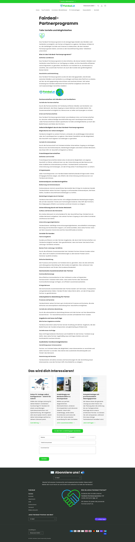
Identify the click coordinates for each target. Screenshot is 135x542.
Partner (30, 493)
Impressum (31, 499)
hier (94, 498)
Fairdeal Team (36, 538)
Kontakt (30, 496)
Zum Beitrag (34, 423)
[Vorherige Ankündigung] (29, 1)
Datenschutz (32, 504)
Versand (31, 507)
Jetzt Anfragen (88, 423)
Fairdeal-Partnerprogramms (91, 496)
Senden (44, 459)
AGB (29, 502)
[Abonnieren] (79, 478)
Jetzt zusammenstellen (65, 423)
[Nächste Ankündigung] (106, 1)
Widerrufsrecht (33, 510)
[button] (75, 10)
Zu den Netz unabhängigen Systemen (67, 431)
